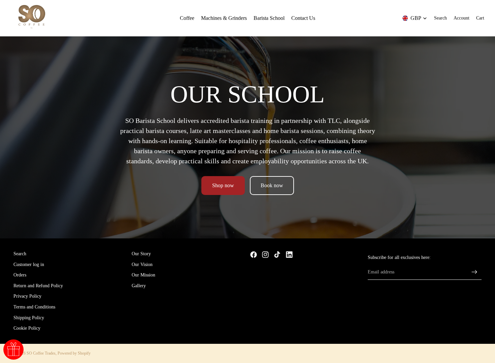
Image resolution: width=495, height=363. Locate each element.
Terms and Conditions (34, 306)
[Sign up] (474, 272)
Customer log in (28, 264)
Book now (272, 185)
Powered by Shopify (74, 353)
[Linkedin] (289, 255)
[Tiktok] (277, 255)
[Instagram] (265, 255)
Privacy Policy (27, 296)
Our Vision (142, 264)
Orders (19, 275)
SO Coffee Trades (41, 353)
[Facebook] (254, 255)
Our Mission (143, 275)
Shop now (223, 185)
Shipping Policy (28, 317)
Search (19, 253)
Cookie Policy (26, 328)
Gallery (139, 285)
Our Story (141, 253)
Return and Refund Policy (38, 285)
